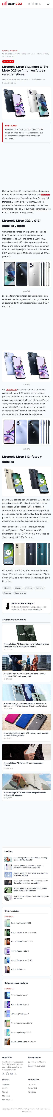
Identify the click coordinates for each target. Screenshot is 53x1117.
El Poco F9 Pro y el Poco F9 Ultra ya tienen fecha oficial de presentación (30, 889)
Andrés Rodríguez (38, 79)
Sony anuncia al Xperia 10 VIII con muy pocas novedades (31, 897)
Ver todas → (7, 1100)
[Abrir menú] (48, 4)
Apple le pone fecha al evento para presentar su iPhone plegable (31, 874)
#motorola (39, 588)
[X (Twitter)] (29, 4)
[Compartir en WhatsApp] (15, 83)
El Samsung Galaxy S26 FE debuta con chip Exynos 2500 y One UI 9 (30, 859)
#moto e (18, 588)
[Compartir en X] (12, 83)
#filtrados (7, 588)
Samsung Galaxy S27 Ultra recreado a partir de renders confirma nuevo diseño (31, 882)
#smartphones (20, 593)
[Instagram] (33, 4)
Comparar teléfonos (36, 1062)
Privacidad (32, 1088)
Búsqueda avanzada (36, 1066)
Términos (32, 1092)
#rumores (7, 593)
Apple (4, 1088)
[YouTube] (36, 4)
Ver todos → (8, 917)
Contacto (32, 1084)
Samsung (6, 1084)
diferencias (11, 389)
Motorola (13, 51)
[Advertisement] (26, 166)
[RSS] (40, 4)
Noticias (5, 51)
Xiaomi (5, 1092)
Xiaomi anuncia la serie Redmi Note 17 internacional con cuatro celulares (28, 866)
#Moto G (28, 588)
